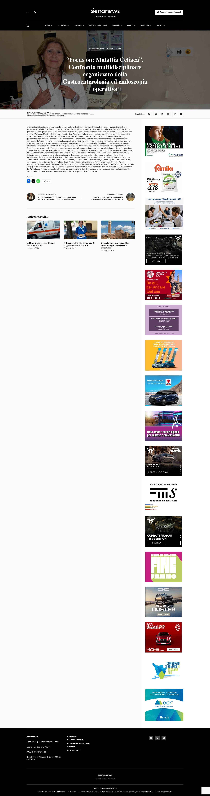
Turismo (115, 25)
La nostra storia (75, 740)
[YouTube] (164, 738)
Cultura (77, 25)
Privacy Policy (73, 750)
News (47, 25)
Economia (62, 25)
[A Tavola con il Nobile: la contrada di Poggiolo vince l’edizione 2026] (81, 230)
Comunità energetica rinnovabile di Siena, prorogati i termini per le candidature (115, 245)
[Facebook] (149, 114)
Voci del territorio (98, 25)
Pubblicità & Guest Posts (78, 743)
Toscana (117, 49)
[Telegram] (174, 114)
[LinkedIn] (162, 114)
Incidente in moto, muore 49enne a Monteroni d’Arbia (41, 244)
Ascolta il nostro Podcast (170, 12)
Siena (111, 49)
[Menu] (28, 12)
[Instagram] (157, 738)
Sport (159, 25)
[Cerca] (28, 26)
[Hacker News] (168, 114)
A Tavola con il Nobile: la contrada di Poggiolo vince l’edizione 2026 (79, 244)
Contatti (71, 747)
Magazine (145, 25)
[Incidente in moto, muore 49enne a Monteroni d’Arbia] (43, 230)
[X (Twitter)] (155, 114)
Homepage (71, 736)
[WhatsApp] (181, 114)
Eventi (130, 25)
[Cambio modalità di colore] (35, 12)
